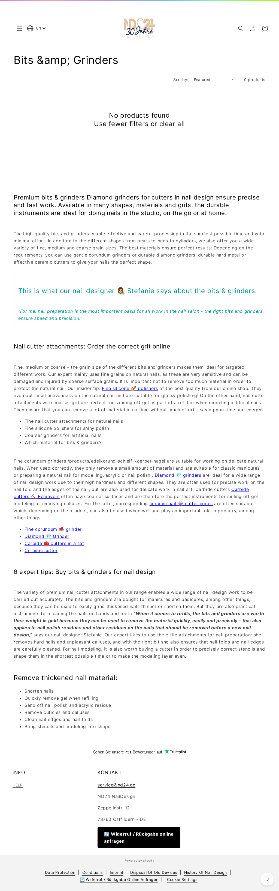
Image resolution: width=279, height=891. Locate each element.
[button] (20, 28)
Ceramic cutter (41, 550)
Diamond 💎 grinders (178, 475)
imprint (116, 872)
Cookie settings (182, 879)
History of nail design (205, 872)
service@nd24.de (116, 785)
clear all (172, 124)
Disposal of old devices (153, 872)
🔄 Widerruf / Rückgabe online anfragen (139, 837)
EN (38, 28)
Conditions (92, 872)
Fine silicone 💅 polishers (130, 388)
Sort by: (180, 79)
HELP (18, 785)
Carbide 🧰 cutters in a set (54, 543)
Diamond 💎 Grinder (47, 536)
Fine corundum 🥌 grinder (53, 529)
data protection (60, 872)
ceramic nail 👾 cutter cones (181, 503)
